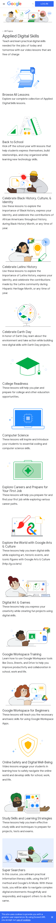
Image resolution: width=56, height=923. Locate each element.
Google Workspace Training (21, 654)
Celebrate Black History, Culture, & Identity (26, 200)
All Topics (8, 31)
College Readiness (15, 384)
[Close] (52, 917)
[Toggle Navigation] (4, 3)
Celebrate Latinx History (19, 267)
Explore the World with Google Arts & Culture (27, 544)
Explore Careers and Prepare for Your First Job (25, 489)
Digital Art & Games (16, 603)
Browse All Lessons (15, 95)
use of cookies (23, 920)
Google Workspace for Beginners (25, 711)
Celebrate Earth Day (16, 332)
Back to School (12, 142)
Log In (44, 4)
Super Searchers (13, 870)
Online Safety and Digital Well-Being (27, 762)
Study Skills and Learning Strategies (27, 818)
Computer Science (15, 435)
